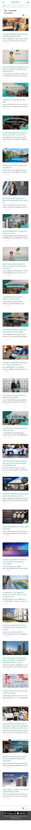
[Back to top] (25, 824)
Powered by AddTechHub (15, 819)
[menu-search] (28, 2)
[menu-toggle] (3, 2)
